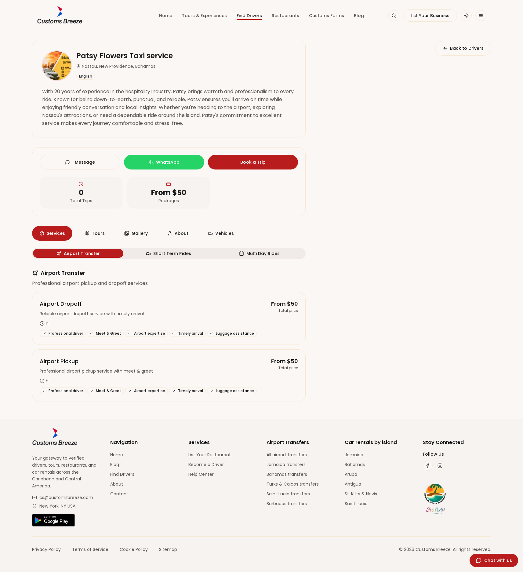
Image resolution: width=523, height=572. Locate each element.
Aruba (351, 474)
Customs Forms (326, 16)
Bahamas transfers (287, 474)
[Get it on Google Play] (66, 520)
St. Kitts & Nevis (361, 494)
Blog (359, 16)
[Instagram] (440, 466)
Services (56, 233)
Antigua (353, 484)
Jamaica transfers (286, 464)
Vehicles (224, 233)
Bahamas (355, 464)
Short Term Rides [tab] (172, 253)
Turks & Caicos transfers (293, 484)
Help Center (201, 474)
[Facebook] (428, 466)
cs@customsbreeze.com (66, 497)
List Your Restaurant (209, 455)
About (181, 233)
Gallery (140, 233)
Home (165, 16)
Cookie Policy (134, 549)
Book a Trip (253, 162)
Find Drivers (249, 16)
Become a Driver (206, 464)
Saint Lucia (356, 504)
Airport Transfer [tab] (82, 253)
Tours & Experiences (204, 16)
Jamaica (354, 455)
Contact (119, 494)
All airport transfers (287, 455)
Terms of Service (90, 549)
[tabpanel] (169, 335)
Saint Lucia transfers (288, 494)
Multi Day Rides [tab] (263, 253)
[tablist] (169, 253)
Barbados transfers (287, 504)
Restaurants (285, 16)
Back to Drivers (467, 48)
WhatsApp (168, 162)
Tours (98, 233)
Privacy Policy (46, 549)
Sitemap (168, 549)
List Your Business (430, 16)
